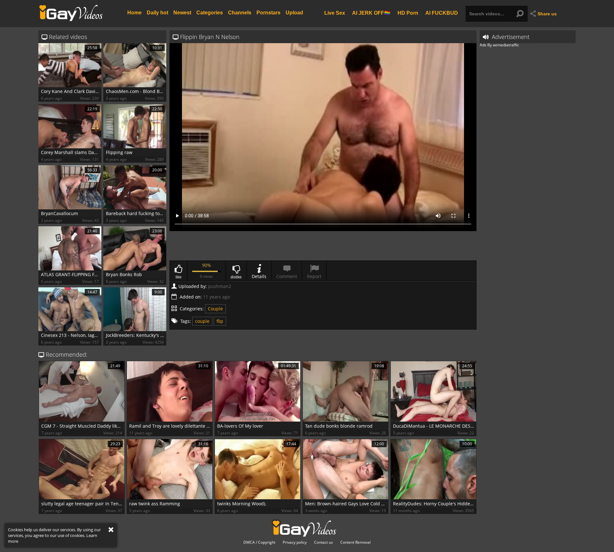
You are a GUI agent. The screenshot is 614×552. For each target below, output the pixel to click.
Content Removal (355, 542)
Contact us (323, 542)
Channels (239, 12)
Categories (209, 12)
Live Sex (334, 12)
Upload (294, 12)
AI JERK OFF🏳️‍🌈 (371, 12)
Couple (215, 309)
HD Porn (408, 12)
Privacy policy (295, 542)
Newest (182, 12)
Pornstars (268, 12)
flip (219, 321)
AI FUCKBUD (441, 12)
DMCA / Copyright (259, 542)
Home (134, 12)
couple (202, 321)
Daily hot (157, 12)
